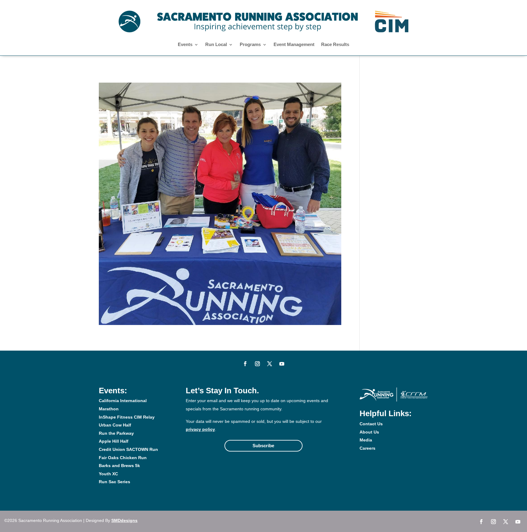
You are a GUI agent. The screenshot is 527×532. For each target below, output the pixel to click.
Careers (367, 448)
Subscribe (263, 445)
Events (185, 44)
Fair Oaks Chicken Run (123, 457)
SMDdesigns (124, 520)
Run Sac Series (114, 481)
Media (366, 439)
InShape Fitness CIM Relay (127, 417)
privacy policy (200, 429)
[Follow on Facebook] (245, 364)
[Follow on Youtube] (282, 364)
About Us (369, 432)
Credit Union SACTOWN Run (128, 449)
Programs (250, 44)
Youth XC (108, 473)
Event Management (294, 44)
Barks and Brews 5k (119, 465)
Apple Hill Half (113, 441)
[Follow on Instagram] (257, 364)
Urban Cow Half (115, 425)
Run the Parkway (116, 433)
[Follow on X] (269, 364)
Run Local (216, 44)
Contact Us (371, 423)
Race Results (335, 44)
